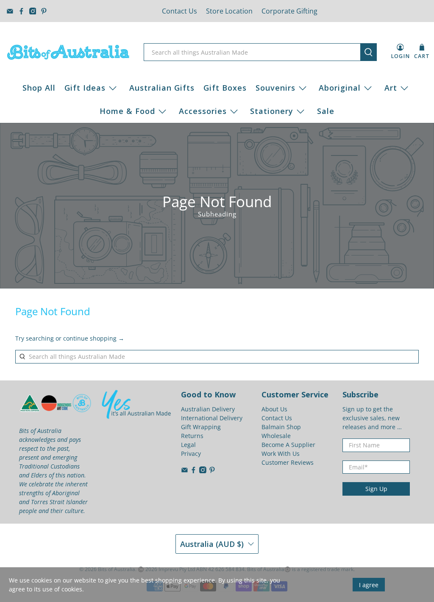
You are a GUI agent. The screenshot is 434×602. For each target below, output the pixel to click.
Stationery (271, 111)
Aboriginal (340, 88)
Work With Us (281, 453)
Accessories (203, 111)
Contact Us (179, 11)
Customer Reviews (288, 462)
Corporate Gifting (289, 11)
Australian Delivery (208, 409)
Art (390, 88)
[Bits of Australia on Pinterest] (43, 11)
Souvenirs (275, 88)
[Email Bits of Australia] (10, 11)
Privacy (191, 453)
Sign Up (376, 489)
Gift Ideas (85, 88)
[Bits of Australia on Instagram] (32, 11)
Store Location (229, 11)
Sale (325, 111)
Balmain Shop (281, 427)
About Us (274, 409)
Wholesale (276, 436)
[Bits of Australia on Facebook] (21, 11)
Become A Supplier (288, 445)
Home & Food (127, 111)
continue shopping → (93, 338)
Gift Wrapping (201, 427)
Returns (192, 436)
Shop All (39, 88)
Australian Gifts (162, 88)
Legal (188, 445)
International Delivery (211, 418)
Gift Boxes (225, 88)
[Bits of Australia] (68, 52)
